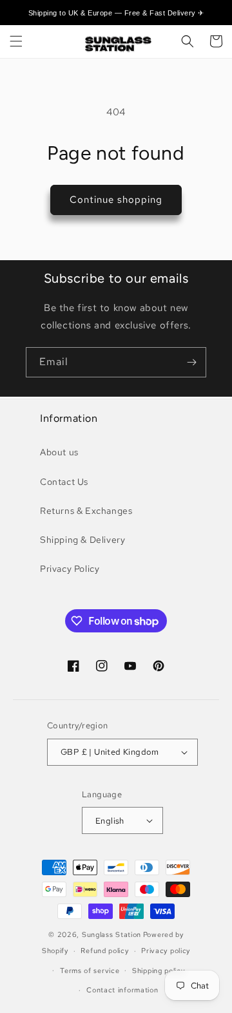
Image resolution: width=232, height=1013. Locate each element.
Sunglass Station (111, 934)
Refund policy (104, 950)
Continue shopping (116, 199)
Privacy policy (165, 950)
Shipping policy (158, 970)
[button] (16, 41)
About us (59, 452)
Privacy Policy (69, 568)
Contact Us (64, 482)
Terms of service (89, 970)
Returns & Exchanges (86, 510)
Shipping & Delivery (82, 539)
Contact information (122, 989)
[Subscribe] (191, 362)
